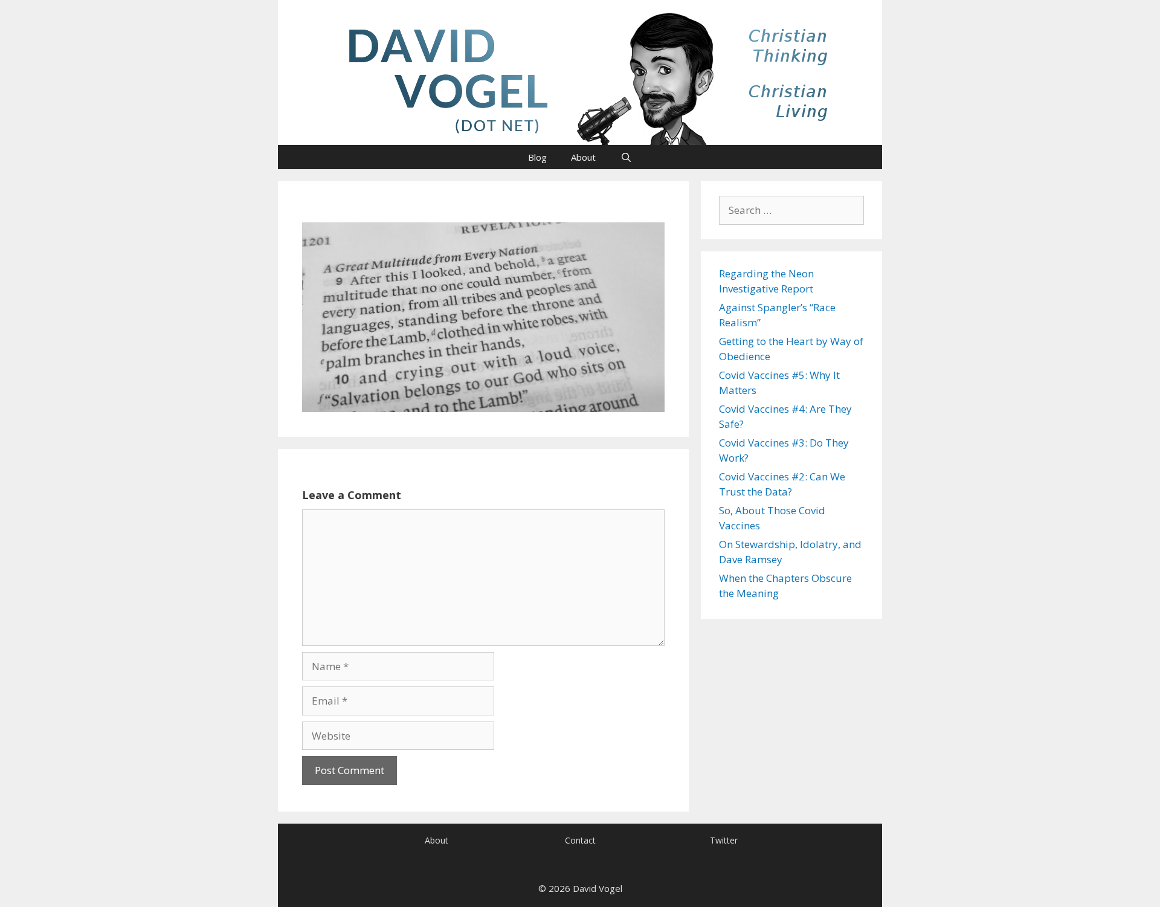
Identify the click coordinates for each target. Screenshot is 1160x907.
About (583, 157)
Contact (580, 840)
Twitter (724, 840)
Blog (537, 157)
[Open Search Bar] (625, 157)
